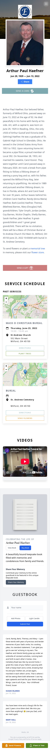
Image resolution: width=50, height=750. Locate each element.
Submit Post (25, 624)
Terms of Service (31, 739)
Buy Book (25, 548)
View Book (12, 548)
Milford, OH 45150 (20, 406)
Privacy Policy (18, 739)
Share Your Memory (16, 582)
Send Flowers (25, 418)
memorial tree (37, 248)
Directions (25, 348)
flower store (37, 252)
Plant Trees (25, 353)
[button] (25, 304)
